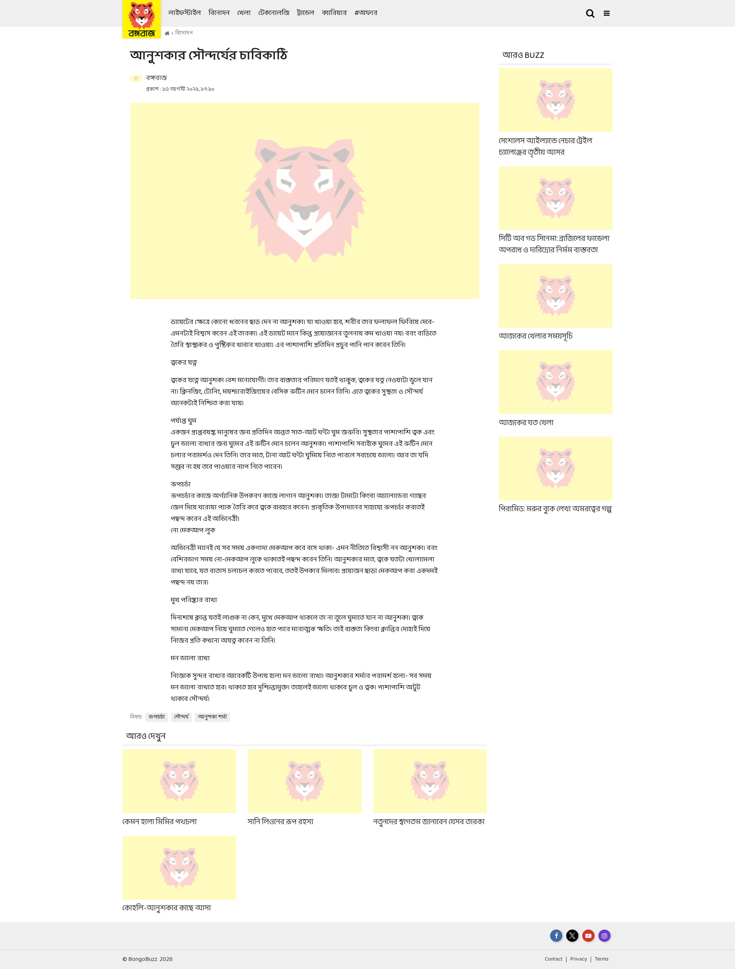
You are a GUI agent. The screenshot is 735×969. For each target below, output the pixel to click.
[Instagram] (604, 936)
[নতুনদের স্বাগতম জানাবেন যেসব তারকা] (430, 788)
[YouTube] (588, 936)
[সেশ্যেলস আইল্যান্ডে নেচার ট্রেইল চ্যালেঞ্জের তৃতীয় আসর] (556, 113)
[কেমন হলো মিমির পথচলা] (179, 788)
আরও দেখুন (146, 737)
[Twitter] (572, 936)
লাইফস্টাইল (184, 13)
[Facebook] (556, 936)
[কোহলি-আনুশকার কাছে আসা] (179, 875)
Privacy (578, 959)
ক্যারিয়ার (334, 13)
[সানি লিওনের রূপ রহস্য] (304, 788)
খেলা (244, 13)
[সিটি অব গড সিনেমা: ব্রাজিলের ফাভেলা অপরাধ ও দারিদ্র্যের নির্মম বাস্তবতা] (556, 211)
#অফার (365, 13)
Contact (554, 959)
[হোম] (167, 34)
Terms (602, 959)
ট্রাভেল (305, 13)
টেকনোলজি (273, 13)
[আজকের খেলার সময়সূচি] (556, 303)
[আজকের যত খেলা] (556, 389)
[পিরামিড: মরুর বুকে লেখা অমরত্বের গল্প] (556, 475)
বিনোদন (219, 13)
